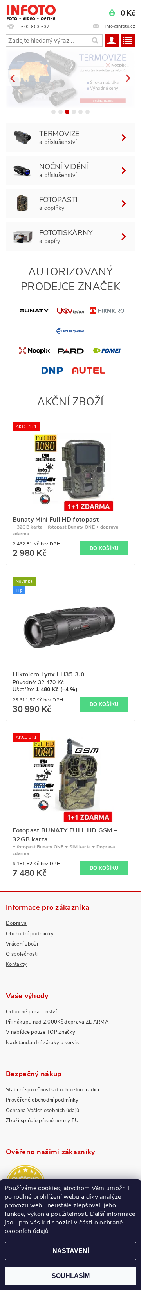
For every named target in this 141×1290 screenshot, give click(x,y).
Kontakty (16, 964)
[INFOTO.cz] (31, 10)
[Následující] (128, 78)
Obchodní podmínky (30, 933)
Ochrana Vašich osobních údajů (42, 1110)
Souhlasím (71, 1275)
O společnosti (22, 954)
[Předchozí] (13, 78)
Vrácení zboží (22, 944)
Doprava (16, 923)
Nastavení (70, 1250)
